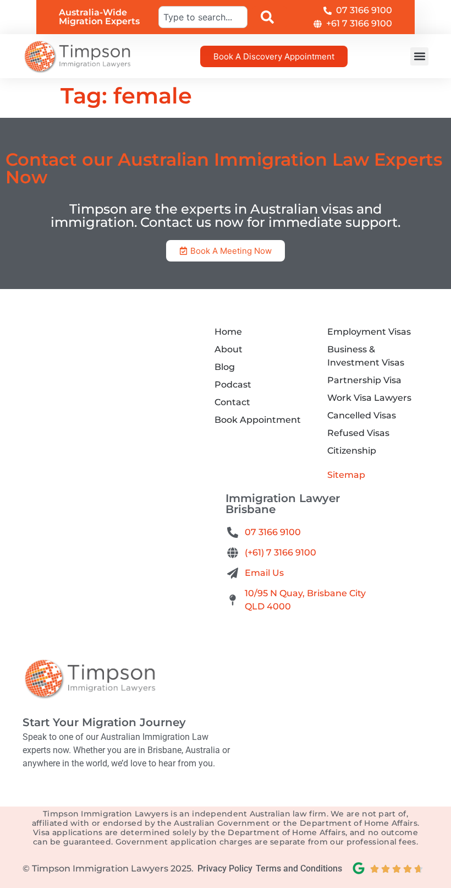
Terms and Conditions (299, 868)
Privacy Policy (224, 868)
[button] (419, 56)
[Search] (269, 17)
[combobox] (203, 17)
